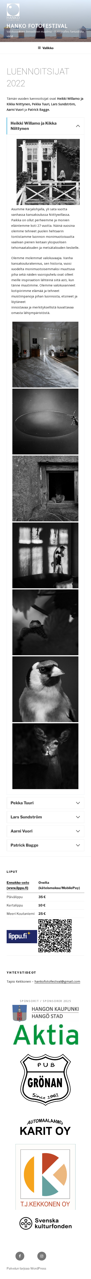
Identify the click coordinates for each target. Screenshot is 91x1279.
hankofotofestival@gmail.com (57, 982)
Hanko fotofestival (37, 26)
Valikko (47, 48)
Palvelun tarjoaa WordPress (26, 1268)
